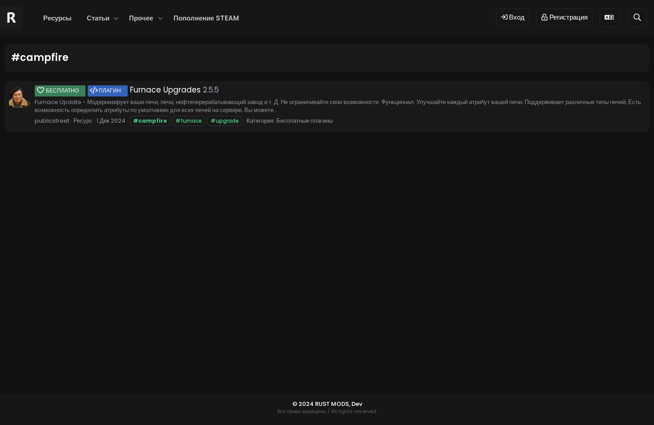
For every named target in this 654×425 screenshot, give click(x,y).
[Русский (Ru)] (610, 17)
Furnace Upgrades (123, 89)
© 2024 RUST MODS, (321, 404)
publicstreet (52, 120)
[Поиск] (637, 17)
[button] (115, 18)
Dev (356, 404)
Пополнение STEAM (206, 18)
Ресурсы (57, 18)
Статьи (98, 18)
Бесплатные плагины (304, 120)
